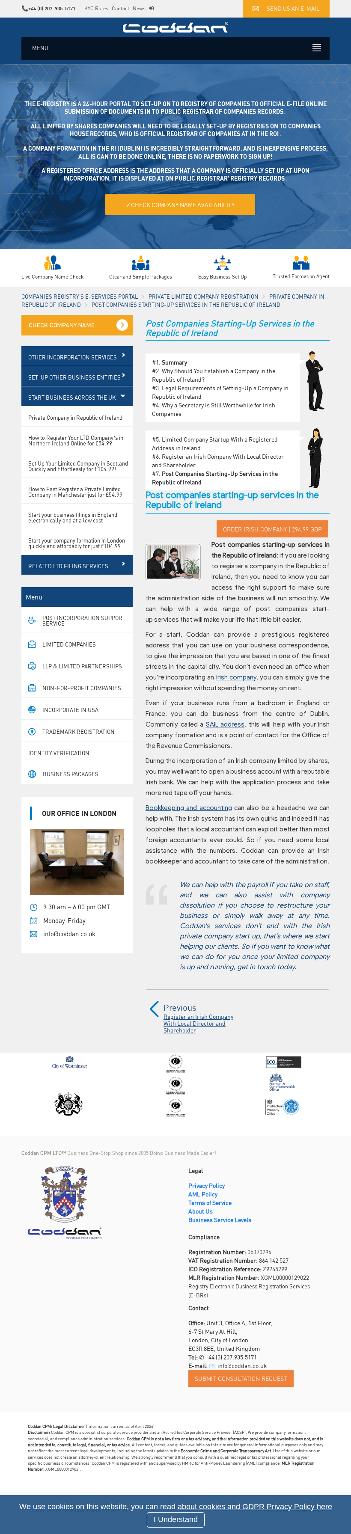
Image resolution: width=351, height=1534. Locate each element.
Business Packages (70, 773)
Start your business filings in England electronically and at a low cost (72, 517)
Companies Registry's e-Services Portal (79, 296)
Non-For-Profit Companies (81, 687)
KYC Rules (96, 8)
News (139, 8)
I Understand (176, 1519)
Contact (120, 8)
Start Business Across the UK (72, 397)
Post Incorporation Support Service (83, 620)
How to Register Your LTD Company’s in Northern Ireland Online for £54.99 (75, 440)
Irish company (236, 677)
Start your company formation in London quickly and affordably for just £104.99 (76, 543)
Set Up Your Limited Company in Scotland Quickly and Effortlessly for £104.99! (78, 466)
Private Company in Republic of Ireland (75, 417)
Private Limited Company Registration (204, 296)
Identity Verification (58, 753)
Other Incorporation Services (72, 357)
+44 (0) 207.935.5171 (231, 1357)
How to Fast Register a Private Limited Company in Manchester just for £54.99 (75, 491)
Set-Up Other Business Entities (74, 377)
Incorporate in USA (70, 709)
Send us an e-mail (293, 8)
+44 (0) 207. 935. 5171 (51, 8)
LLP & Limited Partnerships (82, 666)
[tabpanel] (175, 167)
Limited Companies (69, 644)
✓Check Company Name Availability (180, 204)
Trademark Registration (78, 731)
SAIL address (225, 724)
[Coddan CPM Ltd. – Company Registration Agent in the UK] (175, 26)
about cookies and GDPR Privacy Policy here (255, 1506)
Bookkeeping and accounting (189, 808)
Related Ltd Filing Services (68, 566)
